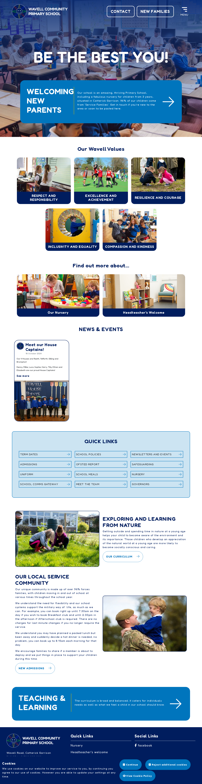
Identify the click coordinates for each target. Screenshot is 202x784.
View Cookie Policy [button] (139, 775)
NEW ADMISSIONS (32, 668)
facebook (144, 745)
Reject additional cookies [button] (169, 764)
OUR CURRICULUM (119, 556)
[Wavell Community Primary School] (40, 11)
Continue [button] (131, 764)
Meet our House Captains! (41, 347)
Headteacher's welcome (89, 752)
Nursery (77, 745)
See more (23, 375)
